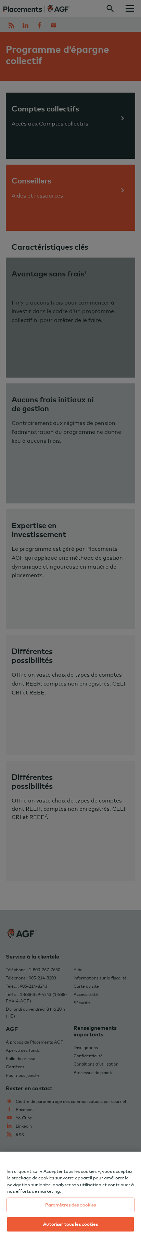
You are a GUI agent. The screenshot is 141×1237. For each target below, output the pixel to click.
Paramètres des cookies (70, 1205)
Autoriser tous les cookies (70, 1224)
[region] (70, 1194)
